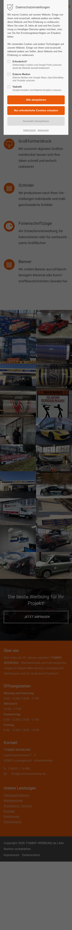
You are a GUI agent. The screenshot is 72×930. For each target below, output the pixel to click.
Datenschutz (29, 130)
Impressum (43, 130)
